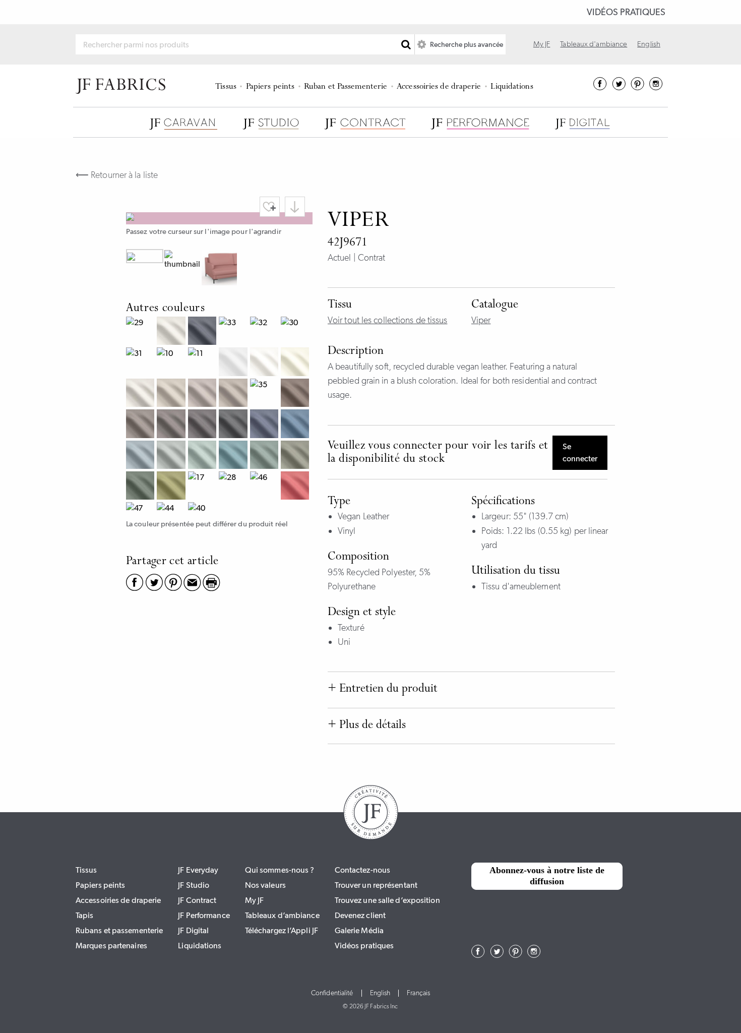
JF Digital (193, 930)
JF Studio (193, 885)
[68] (265, 424)
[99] (234, 424)
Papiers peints (270, 87)
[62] (203, 456)
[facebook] (600, 87)
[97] (172, 424)
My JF (541, 43)
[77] (296, 456)
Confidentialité (332, 993)
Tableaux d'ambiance (593, 43)
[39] (141, 424)
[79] (141, 486)
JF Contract (197, 900)
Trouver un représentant (376, 885)
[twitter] (619, 87)
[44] (172, 509)
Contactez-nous (362, 870)
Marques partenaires (111, 945)
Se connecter (580, 452)
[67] (296, 424)
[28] (234, 486)
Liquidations (511, 87)
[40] (203, 509)
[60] (172, 456)
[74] (265, 456)
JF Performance (203, 915)
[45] (296, 486)
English (648, 43)
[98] (203, 424)
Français (418, 993)
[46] (265, 486)
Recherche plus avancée (465, 44)
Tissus (225, 87)
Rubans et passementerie (119, 930)
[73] (172, 486)
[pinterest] (637, 87)
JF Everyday (198, 870)
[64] (234, 456)
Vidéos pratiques (626, 12)
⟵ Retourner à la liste (117, 174)
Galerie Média (359, 930)
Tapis (85, 915)
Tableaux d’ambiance (282, 915)
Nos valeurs (265, 885)
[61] (141, 456)
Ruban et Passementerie (345, 87)
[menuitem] (227, 86)
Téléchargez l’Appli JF (281, 930)
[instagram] (656, 87)
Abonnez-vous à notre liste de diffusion (546, 875)
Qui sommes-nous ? (280, 870)
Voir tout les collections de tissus (388, 320)
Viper (481, 320)
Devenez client (360, 915)
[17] (203, 486)
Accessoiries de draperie (439, 87)
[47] (141, 509)
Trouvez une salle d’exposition (387, 900)
